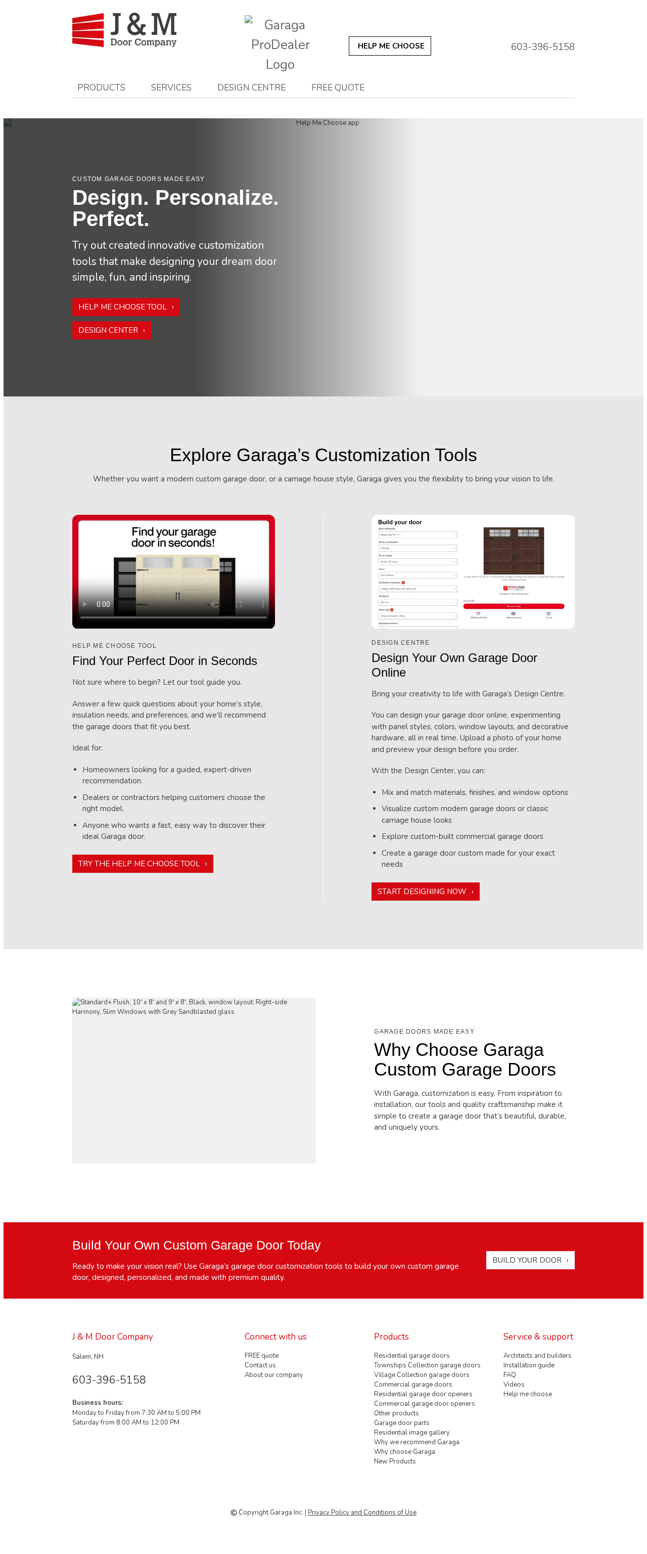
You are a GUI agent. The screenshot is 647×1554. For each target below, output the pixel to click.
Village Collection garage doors (422, 1375)
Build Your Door (527, 1260)
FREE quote (337, 87)
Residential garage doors (412, 1355)
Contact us (260, 1365)
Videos (514, 1384)
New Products (395, 1461)
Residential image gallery (412, 1432)
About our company (274, 1375)
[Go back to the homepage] (141, 30)
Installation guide (528, 1365)
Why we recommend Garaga (416, 1442)
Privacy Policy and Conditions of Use (362, 1512)
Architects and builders (537, 1355)
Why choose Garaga (404, 1451)
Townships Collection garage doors (427, 1365)
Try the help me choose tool (139, 864)
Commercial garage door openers (424, 1403)
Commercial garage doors (413, 1384)
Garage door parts (402, 1423)
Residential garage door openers (423, 1394)
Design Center (108, 330)
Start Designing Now (422, 891)
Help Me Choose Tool (122, 307)
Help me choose (527, 1394)
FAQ (509, 1375)
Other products (396, 1413)
